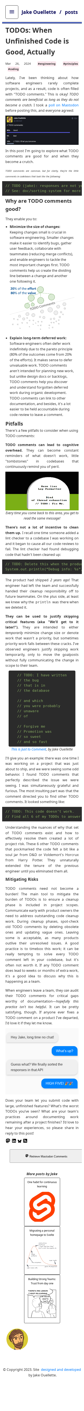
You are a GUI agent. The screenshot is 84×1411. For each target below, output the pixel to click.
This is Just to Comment (28, 749)
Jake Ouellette (39, 12)
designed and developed (61, 1369)
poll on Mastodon (64, 105)
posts (71, 12)
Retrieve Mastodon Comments (48, 1156)
